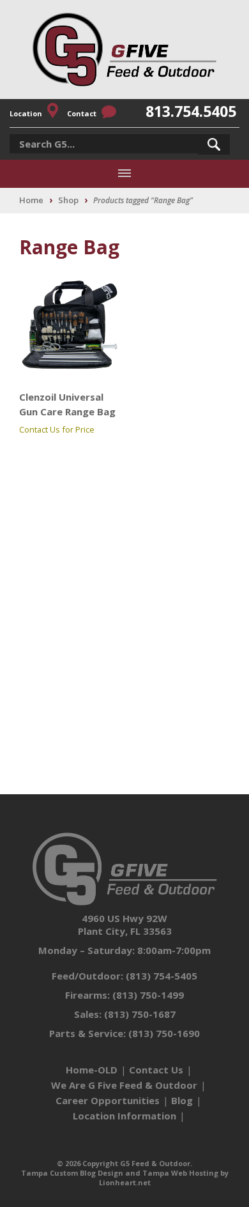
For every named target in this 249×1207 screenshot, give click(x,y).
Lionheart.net (125, 1182)
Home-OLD (91, 1069)
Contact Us (156, 1069)
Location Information (124, 1115)
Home (31, 200)
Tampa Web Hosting (180, 1173)
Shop (68, 200)
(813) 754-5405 (161, 975)
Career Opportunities (108, 1100)
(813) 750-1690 (164, 1033)
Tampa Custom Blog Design (72, 1173)
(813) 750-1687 (140, 1014)
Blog (182, 1100)
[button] (214, 144)
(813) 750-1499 (148, 994)
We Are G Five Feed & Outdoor (124, 1085)
